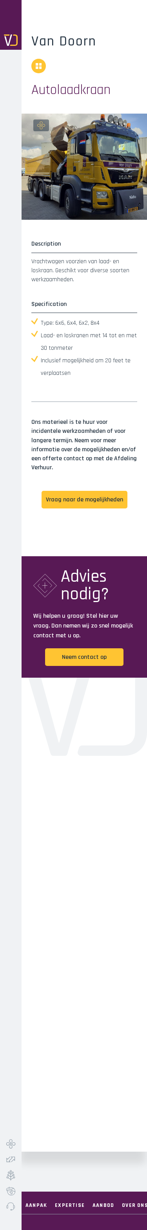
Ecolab (11, 1191)
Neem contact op (84, 657)
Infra (11, 1144)
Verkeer (11, 1159)
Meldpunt (11, 1206)
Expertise (70, 1205)
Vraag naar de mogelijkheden (84, 500)
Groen (11, 1175)
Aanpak (36, 1205)
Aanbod (103, 1205)
